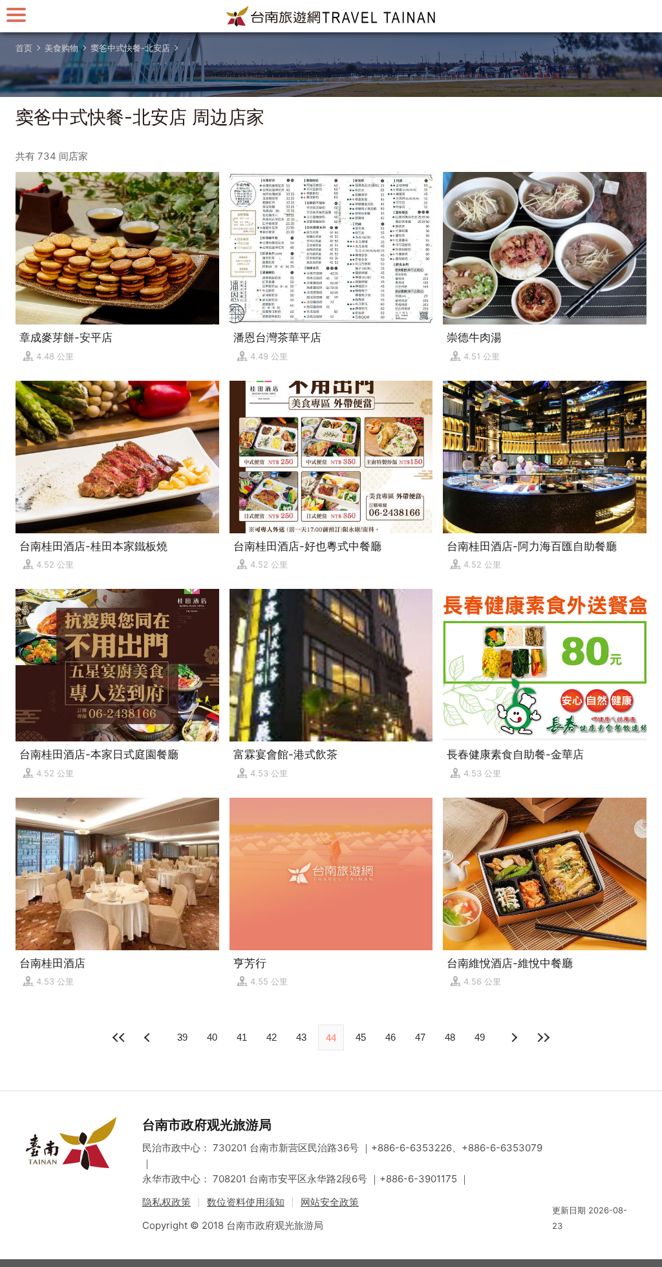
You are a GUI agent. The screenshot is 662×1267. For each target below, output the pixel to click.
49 (480, 1037)
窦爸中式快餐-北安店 (130, 48)
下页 (149, 1037)
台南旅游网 (331, 16)
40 (212, 1037)
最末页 (543, 1037)
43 (301, 1037)
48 (450, 1037)
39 (182, 1037)
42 (271, 1037)
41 (242, 1037)
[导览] (16, 14)
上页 (513, 1037)
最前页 (119, 1037)
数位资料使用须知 (245, 1202)
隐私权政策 (166, 1202)
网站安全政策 (330, 1202)
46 (390, 1037)
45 (361, 1037)
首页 (24, 48)
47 (420, 1037)
